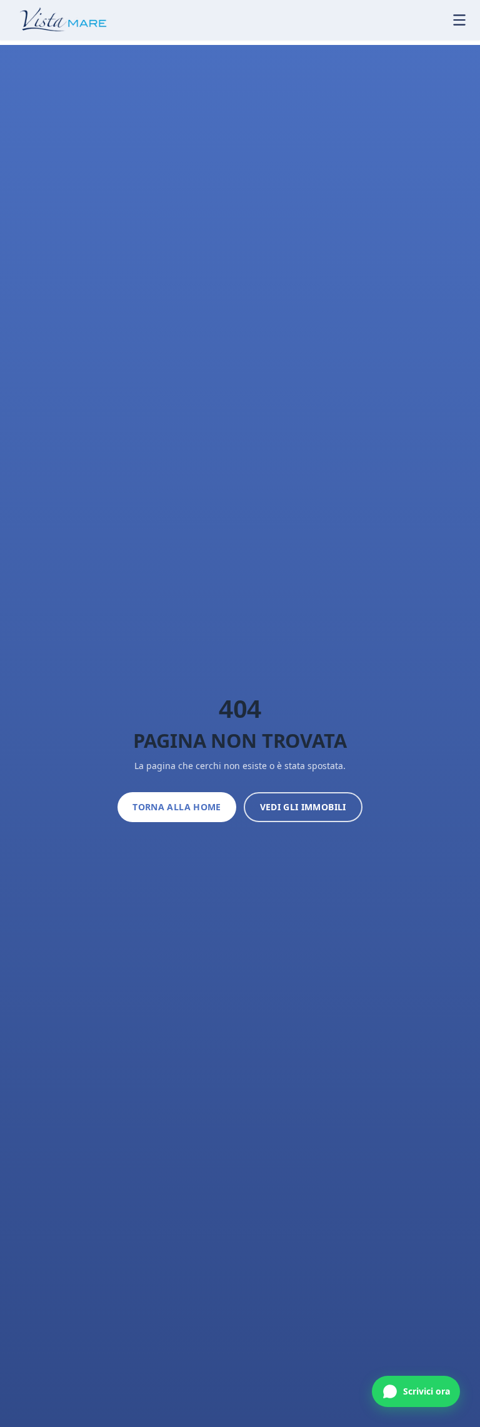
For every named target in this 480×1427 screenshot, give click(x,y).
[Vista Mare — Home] (55, 19)
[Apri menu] (459, 20)
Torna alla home (176, 807)
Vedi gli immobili (303, 807)
